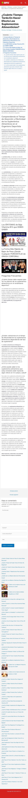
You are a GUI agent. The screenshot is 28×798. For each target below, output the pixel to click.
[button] (26, 3)
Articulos (4, 30)
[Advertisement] (14, 89)
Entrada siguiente (14, 494)
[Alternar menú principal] (21, 3)
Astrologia (8, 30)
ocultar (11, 35)
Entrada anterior (14, 491)
